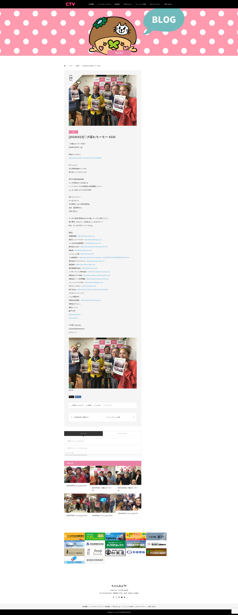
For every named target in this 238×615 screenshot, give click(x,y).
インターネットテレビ (104, 4)
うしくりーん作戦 (140, 4)
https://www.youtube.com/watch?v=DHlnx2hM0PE (85, 158)
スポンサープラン (155, 4)
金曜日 (73, 132)
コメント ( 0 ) (83, 433)
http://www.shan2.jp (87, 254)
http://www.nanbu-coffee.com (85, 264)
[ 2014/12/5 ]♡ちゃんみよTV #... (77, 485)
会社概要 (91, 4)
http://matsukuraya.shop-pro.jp (91, 300)
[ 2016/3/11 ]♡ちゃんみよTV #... (102, 515)
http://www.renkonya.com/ (83, 250)
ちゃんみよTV (79, 405)
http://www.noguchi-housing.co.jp (99, 272)
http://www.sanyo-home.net (95, 261)
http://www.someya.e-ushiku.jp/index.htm (94, 247)
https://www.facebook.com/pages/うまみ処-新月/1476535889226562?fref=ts (104, 257)
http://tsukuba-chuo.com (93, 243)
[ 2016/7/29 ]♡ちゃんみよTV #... (77, 515)
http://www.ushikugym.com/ (94, 282)
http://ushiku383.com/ (89, 286)
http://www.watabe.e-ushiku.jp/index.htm (97, 275)
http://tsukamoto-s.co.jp (89, 268)
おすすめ (98, 405)
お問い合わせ (168, 4)
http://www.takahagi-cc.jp (93, 239)
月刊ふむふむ (128, 4)
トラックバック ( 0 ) (122, 433)
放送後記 (117, 4)
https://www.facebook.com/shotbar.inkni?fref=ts (92, 289)
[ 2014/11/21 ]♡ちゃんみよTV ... (128, 513)
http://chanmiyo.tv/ (75, 314)
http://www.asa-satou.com (86, 236)
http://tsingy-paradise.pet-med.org (98, 279)
